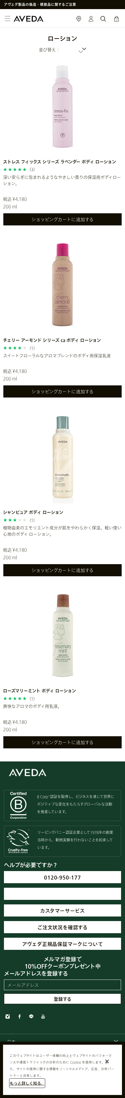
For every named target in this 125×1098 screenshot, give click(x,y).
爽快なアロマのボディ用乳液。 (32, 706)
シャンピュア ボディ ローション (33, 512)
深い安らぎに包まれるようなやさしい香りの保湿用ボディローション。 (62, 180)
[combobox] (62, 49)
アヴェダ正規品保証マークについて (62, 944)
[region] (62, 1070)
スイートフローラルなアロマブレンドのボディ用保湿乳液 (57, 355)
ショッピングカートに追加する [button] (62, 219)
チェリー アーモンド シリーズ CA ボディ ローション (52, 340)
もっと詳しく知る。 (27, 1083)
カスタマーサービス (62, 910)
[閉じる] (107, 1061)
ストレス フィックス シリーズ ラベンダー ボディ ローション (59, 162)
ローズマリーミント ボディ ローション (39, 691)
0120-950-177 (62, 877)
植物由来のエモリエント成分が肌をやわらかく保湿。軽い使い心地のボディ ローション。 (62, 531)
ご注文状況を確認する (62, 927)
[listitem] (62, 146)
